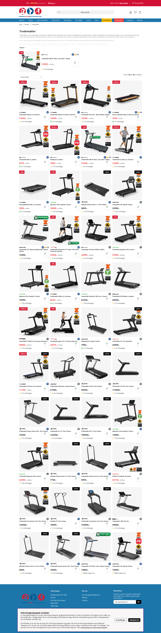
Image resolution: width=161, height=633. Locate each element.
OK (139, 602)
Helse (89, 20)
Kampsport (56, 20)
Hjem (20, 24)
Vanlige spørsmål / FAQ (59, 595)
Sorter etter (25, 77)
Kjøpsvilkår (54, 603)
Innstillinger (120, 620)
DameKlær (67, 20)
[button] (41, 3)
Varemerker (106, 20)
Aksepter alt (134, 620)
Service (53, 598)
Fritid (96, 20)
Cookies (84, 600)
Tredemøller (35, 24)
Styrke (30, 20)
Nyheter (140, 20)
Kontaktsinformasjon (58, 600)
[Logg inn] (131, 12)
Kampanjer (119, 20)
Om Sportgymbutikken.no (91, 595)
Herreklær (79, 20)
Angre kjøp (54, 606)
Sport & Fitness (42, 20)
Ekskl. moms (114, 3)
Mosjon (21, 20)
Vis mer (22, 47)
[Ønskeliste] (135, 12)
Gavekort (130, 20)
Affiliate (84, 598)
